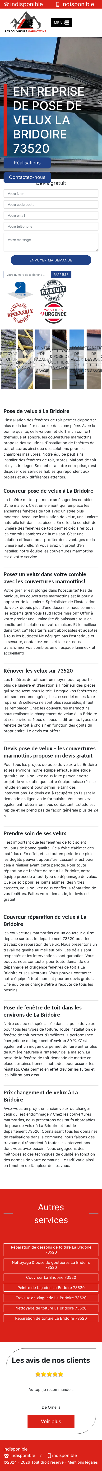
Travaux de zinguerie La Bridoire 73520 (51, 1297)
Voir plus (51, 1421)
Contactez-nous (27, 177)
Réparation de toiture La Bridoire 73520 (51, 1318)
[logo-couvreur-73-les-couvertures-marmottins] (25, 22)
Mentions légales (83, 1462)
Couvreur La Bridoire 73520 (51, 1277)
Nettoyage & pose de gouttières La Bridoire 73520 (51, 1265)
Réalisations (27, 163)
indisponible (26, 4)
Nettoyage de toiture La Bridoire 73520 (51, 1308)
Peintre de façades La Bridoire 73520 (51, 1287)
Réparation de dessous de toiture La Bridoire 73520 (51, 1250)
